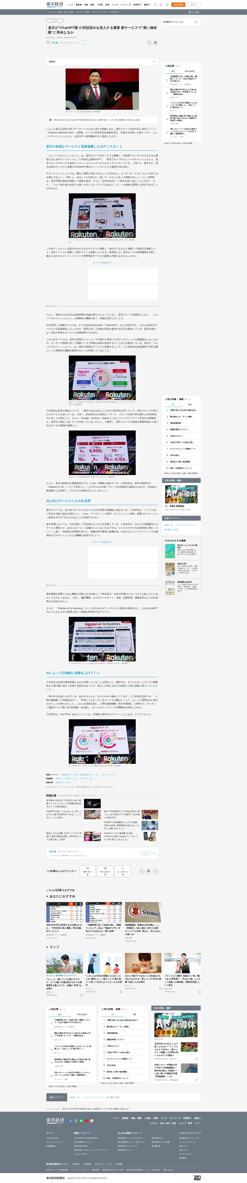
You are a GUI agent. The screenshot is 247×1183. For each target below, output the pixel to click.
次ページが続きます (102, 262)
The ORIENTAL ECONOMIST (86, 1138)
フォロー (84, 43)
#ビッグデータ (107, 775)
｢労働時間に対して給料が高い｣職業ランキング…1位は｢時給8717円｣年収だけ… (183, 78)
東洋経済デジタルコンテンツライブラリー (91, 1150)
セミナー (125, 5)
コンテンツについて (187, 1142)
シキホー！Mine (80, 1154)
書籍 (146, 5)
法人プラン (183, 1150)
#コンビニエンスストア (186, 525)
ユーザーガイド (185, 1154)
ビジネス (51, 12)
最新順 (79, 5)
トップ (70, 5)
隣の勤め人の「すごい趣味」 (182, 417)
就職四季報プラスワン (179, 429)
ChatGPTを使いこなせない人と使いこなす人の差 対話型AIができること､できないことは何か (64, 814)
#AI (57, 779)
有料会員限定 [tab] (190, 71)
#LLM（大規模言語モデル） (84, 775)
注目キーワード (171, 518)
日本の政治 (174, 455)
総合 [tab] (173, 71)
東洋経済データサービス (128, 1146)
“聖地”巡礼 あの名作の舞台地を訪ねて (184, 410)
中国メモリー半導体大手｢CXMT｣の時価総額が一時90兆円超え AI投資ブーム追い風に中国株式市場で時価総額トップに (166, 1071)
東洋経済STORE (80, 1146)
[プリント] (155, 42)
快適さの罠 (182, 564)
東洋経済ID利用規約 (134, 1170)
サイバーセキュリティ (55, 1142)
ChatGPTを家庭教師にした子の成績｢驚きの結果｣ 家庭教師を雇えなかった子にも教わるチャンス (122, 825)
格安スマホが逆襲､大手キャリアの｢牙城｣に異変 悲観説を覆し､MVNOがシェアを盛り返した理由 (64, 836)
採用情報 (87, 1164)
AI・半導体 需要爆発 (174, 506)
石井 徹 (55, 43)
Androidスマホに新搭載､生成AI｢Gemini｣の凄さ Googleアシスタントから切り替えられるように (121, 836)
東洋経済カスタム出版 (161, 1142)
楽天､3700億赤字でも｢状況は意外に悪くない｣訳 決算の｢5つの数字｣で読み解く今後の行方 (122, 814)
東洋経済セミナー (125, 1150)
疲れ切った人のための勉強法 (187, 546)
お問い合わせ (168, 1170)
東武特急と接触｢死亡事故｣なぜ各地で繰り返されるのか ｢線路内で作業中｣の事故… (183, 118)
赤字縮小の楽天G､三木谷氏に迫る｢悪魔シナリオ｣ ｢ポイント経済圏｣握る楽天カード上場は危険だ (63, 803)
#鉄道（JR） (169, 525)
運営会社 (76, 1164)
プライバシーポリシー (80, 1170)
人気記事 (169, 66)
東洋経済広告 (157, 1138)
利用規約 (182, 1158)
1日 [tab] (173, 404)
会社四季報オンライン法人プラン (131, 1142)
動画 (107, 5)
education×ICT (52, 1138)
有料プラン (183, 1146)
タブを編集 (195, 12)
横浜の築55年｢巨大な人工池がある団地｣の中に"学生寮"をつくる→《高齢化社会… (183, 91)
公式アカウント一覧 (103, 1164)
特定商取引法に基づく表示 (113, 1170)
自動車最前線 (175, 423)
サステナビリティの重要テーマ (182, 449)
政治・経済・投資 (65, 12)
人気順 (100, 5)
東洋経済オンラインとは (173, 22)
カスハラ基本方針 (152, 1170)
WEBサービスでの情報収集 (57, 1170)
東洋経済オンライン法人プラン (130, 1138)
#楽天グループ (61, 782)
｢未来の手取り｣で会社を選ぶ (182, 442)
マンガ (115, 5)
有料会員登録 (178, 5)
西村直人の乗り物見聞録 (180, 462)
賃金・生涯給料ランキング (181, 468)
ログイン (194, 5)
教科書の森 (156, 1146)
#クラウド (84, 779)
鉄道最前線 (50, 1146)
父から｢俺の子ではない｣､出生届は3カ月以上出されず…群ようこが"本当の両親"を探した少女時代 (143, 979)
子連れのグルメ (176, 436)
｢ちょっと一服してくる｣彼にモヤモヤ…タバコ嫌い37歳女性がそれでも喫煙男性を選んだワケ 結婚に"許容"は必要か (64, 984)
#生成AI (64, 775)
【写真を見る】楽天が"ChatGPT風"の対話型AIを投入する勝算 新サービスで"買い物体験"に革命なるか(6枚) (96, 120)
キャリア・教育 (83, 12)
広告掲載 (118, 1164)
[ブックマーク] (149, 42)
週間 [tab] (189, 404)
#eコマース (69, 779)
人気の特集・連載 (174, 399)
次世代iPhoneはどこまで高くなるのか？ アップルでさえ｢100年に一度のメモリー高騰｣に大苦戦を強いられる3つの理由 (166, 1049)
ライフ (95, 12)
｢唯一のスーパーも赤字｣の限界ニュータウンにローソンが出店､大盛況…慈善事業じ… (183, 131)
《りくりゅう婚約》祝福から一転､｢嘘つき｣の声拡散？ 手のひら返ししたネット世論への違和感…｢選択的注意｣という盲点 (182, 980)
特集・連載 (89, 5)
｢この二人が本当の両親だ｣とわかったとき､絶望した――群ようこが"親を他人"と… (183, 105)
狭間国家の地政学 (184, 582)
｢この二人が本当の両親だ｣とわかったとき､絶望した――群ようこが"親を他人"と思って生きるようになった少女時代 (104, 980)
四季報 (136, 5)
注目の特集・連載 (172, 480)
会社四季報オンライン (83, 1142)
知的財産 (95, 1170)
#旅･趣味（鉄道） (171, 530)
